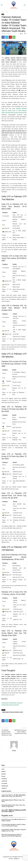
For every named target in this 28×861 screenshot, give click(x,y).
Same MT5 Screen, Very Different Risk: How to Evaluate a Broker (14, 820)
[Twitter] (6, 37)
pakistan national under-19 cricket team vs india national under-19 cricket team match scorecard (12, 712)
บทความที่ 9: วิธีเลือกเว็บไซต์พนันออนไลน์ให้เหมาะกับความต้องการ (14, 810)
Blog (7, 12)
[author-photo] (14, 748)
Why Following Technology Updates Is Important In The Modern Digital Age (12, 835)
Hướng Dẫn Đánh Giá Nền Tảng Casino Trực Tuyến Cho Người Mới (13, 805)
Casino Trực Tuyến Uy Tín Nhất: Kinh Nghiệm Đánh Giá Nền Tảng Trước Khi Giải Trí (14, 795)
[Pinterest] (10, 37)
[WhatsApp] (13, 37)
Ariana (14, 750)
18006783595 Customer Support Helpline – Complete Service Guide (20, 731)
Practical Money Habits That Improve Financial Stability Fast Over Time (14, 830)
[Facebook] (3, 37)
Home (3, 12)
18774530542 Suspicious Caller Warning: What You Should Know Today (7, 732)
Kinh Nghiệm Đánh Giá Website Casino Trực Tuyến (13, 800)
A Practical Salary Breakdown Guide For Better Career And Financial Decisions (14, 825)
